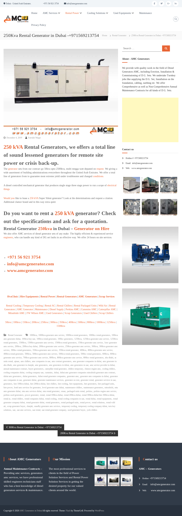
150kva (26, 322)
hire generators (90, 384)
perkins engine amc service (105, 391)
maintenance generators (93, 387)
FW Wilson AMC (35, 313)
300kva (53, 322)
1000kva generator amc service (51, 335)
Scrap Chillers (105, 313)
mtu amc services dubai (31, 391)
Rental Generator (119, 35)
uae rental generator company (54, 410)
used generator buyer (76, 410)
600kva (105, 354)
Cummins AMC (89, 309)
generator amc (73, 376)
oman (63, 391)
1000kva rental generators (76, 335)
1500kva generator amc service (40, 342)
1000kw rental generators (99, 335)
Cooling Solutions (96, 13)
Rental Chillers (64, 305)
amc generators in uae (79, 365)
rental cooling (51, 399)
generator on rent (72, 380)
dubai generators (30, 376)
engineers (8, 237)
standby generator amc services (47, 406)
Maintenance (145, 13)
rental (42, 395)
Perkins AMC (72, 309)
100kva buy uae (28, 339)
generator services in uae (105, 380)
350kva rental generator (69, 350)
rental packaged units (70, 402)
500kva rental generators (69, 354)
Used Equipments (122, 13)
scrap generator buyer (16, 406)
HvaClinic (12, 296)
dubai (56, 372)
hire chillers (52, 384)
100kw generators (65, 339)
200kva (35, 322)
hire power (8, 387)
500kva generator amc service (44, 354)
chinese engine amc (93, 369)
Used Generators (54, 313)
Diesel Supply (57, 309)
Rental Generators (67, 296)
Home (34, 13)
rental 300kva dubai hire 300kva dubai (98, 395)
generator (13, 168)
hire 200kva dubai (37, 384)
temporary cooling (69, 406)
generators (8, 384)
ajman (16, 361)
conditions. (98, 176)
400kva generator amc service (100, 350)
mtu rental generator (51, 391)
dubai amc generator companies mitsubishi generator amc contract (87, 372)
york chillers (92, 410)
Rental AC (50, 305)
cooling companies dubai (14, 372)
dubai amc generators (12, 376)
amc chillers (26, 361)
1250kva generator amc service (96, 339)
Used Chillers (90, 313)
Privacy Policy (38, 25)
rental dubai (90, 399)
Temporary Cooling (33, 305)
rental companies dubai (34, 399)
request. (100, 168)
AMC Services (50, 13)
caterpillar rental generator (56, 369)
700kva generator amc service (35, 357)
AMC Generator (25, 309)
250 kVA (13, 147)
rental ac (7, 399)
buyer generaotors (36, 369)
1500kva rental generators (66, 342)
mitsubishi (109, 387)
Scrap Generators (73, 313)
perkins (89, 391)
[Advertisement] (150, 120)
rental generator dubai (35, 402)
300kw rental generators (21, 350)
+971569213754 (158, 478)
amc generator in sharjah (23, 365)
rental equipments (104, 399)
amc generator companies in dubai (87, 361)
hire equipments (76, 384)
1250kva (111, 322)
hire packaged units (106, 384)
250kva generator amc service (77, 346)
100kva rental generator (46, 339)
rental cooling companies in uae (71, 399)
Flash (68, 510)
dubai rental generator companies (52, 376)
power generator (32, 395)
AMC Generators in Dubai (30, 510)
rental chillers (17, 399)
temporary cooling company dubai (92, 406)
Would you (9, 198)
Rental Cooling (13, 305)
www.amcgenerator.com (30, 270)
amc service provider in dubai (102, 365)
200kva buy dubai (30, 346)
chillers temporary (75, 369)
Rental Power (72, 13)
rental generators (53, 402)
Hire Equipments (29, 296)
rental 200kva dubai (72, 395)
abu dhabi (109, 357)
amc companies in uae (41, 361)
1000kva (100, 322)
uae (14, 410)
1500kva (61, 326)
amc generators (41, 365)
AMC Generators (88, 296)
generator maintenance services (51, 380)
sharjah (30, 406)
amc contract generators (61, 361)
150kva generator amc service (90, 342)
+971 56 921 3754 (24, 257)
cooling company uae (35, 372)
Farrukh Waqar (34, 137)
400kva (72, 322)
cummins (49, 372)
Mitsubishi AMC (16, 313)
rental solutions (98, 402)
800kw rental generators (93, 357)
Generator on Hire (91, 228)
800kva (90, 322)
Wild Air (102, 305)
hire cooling (63, 384)
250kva (45, 228)
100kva (16, 322)
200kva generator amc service (51, 346)
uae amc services (24, 410)
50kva (8, 322)
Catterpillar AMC (107, 309)
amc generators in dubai (59, 365)
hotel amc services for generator (27, 387)
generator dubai (29, 380)
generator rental (87, 380)
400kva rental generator (13, 354)
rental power (85, 402)
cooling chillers (108, 369)
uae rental (36, 410)
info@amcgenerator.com (30, 263)
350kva (63, 322)
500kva (81, 322)
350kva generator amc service (45, 350)
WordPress (99, 510)
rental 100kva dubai (54, 395)
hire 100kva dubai (21, 384)
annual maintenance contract (15, 369)
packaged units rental (76, 391)
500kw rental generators (91, 354)
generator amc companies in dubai (94, 376)
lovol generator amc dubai (53, 387)
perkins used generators (13, 395)
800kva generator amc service (69, 357)
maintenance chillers (73, 387)
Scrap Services (106, 296)
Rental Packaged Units (85, 305)
